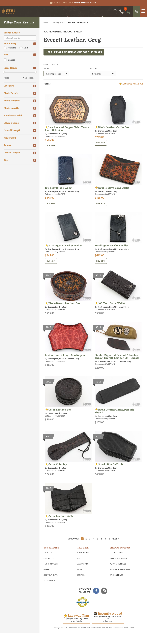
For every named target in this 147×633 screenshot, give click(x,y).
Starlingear (53, 191)
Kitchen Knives (116, 575)
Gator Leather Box (59, 410)
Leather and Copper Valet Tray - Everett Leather (67, 129)
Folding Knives (116, 553)
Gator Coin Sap (57, 464)
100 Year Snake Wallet (58, 188)
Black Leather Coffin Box (113, 127)
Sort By (94, 68)
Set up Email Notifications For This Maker (75, 52)
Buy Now (51, 146)
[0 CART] (128, 11)
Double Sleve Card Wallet (113, 188)
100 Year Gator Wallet (111, 303)
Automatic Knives (118, 564)
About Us (47, 553)
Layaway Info (83, 564)
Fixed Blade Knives (118, 558)
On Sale (11, 60)
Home (45, 22)
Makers (46, 569)
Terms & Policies (50, 564)
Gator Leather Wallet (61, 516)
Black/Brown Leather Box (64, 303)
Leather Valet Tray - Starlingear (65, 355)
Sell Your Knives (50, 575)
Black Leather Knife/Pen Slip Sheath (114, 411)
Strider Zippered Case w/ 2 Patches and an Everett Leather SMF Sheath (117, 356)
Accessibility (49, 581)
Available (12, 48)
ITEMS (46, 68)
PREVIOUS (74, 539)
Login (79, 569)
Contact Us (48, 558)
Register (81, 575)
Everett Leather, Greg (57, 134)
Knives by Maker (58, 22)
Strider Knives (104, 361)
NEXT (114, 539)
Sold (26, 48)
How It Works (83, 553)
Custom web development (112, 628)
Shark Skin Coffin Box (112, 464)
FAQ (78, 558)
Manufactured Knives (120, 569)
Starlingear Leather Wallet (65, 245)
